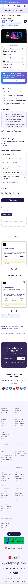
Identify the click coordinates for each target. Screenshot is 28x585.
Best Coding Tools (5, 495)
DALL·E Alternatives (19, 482)
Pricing (2, 427)
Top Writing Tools (5, 469)
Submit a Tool (4, 432)
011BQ (23, 581)
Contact (3, 575)
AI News (3, 417)
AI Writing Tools (18, 408)
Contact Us (3, 430)
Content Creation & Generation (13, 15)
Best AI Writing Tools (17, 10)
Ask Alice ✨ (17, 497)
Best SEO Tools (4, 493)
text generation (10, 25)
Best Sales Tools (5, 510)
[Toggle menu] (2, 6)
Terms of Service (5, 434)
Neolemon (11, 317)
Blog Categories (18, 493)
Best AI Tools (18, 446)
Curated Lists (5, 488)
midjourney (16, 25)
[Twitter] (3, 568)
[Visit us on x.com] (3, 388)
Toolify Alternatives (5, 461)
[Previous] (12, 269)
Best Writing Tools (5, 491)
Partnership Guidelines (6, 440)
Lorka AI (17, 314)
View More (4, 134)
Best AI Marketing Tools (20, 451)
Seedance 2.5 (11, 314)
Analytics (17, 499)
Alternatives (5, 444)
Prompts (3, 421)
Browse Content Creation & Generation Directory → (13, 334)
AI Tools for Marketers (20, 457)
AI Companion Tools (19, 425)
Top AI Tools (5, 467)
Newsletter (3, 419)
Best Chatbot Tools (5, 512)
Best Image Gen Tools (6, 497)
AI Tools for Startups (19, 462)
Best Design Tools (5, 504)
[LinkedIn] (10, 568)
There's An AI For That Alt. (7, 459)
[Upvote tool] (24, 244)
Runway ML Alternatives (20, 485)
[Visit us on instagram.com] (14, 388)
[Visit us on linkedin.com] (10, 388)
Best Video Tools (5, 499)
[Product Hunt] (14, 548)
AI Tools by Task (19, 406)
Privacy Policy (4, 436)
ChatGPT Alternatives (6, 446)
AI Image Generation (19, 421)
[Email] (14, 568)
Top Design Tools (5, 482)
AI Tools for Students (19, 455)
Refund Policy (4, 438)
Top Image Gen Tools (5, 474)
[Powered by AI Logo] (14, 6)
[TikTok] (24, 568)
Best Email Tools (5, 508)
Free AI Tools (4, 412)
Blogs (16, 491)
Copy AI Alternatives (19, 476)
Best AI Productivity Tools (20, 453)
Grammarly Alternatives (6, 455)
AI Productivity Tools (19, 423)
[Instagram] (21, 568)
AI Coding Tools (18, 410)
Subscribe (21, 358)
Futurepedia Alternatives (6, 457)
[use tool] (25, 21)
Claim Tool (14, 80)
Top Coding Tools (5, 472)
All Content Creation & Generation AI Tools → (12, 326)
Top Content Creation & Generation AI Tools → (13, 330)
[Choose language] (15, 572)
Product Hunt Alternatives (7, 463)
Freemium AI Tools (5, 523)
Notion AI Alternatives (19, 480)
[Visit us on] (25, 388)
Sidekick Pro (4, 317)
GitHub (2, 425)
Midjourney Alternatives (6, 449)
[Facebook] (17, 568)
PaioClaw (17, 317)
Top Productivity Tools (6, 485)
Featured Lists (19, 467)
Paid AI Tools (4, 527)
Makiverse (4, 314)
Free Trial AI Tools (5, 525)
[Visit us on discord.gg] (7, 388)
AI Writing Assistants (6, 18)
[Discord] (7, 568)
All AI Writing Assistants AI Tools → (10, 328)
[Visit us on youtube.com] (17, 388)
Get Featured (4, 408)
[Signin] (25, 6)
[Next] (16, 269)
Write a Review (6, 214)
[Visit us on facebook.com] (21, 388)
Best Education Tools (6, 515)
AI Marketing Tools (19, 419)
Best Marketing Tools (6, 502)
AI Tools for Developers (20, 459)
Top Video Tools (4, 476)
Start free (20, 1)
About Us (3, 423)
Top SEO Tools (4, 480)
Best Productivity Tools (6, 506)
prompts (3, 25)
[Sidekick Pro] (4, 244)
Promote (9, 575)
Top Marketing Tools (5, 478)
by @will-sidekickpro (6, 263)
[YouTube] (10, 572)
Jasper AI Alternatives (19, 474)
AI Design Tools (18, 414)
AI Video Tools (18, 412)
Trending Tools (4, 410)
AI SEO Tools (17, 417)
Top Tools (3, 414)
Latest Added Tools (19, 495)
